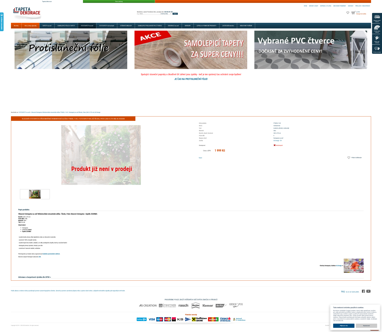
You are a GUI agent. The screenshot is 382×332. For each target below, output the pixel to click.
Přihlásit (358, 6)
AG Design (339, 265)
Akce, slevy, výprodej (30, 26)
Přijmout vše (344, 325)
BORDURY (188, 26)
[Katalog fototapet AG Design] (354, 265)
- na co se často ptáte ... (351, 292)
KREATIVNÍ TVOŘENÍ (246, 26)
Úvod (305, 6)
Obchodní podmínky (339, 6)
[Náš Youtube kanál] (368, 291)
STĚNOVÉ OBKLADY (126, 26)
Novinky (16, 26)
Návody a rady (313, 6)
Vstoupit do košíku (361, 14)
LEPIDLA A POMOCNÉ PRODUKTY (206, 26)
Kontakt (350, 6)
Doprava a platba (325, 6)
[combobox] (166, 14)
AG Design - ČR (277, 140)
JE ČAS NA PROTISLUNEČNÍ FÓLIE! (191, 79)
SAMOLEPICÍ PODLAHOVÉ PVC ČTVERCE (150, 26)
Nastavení (366, 325)
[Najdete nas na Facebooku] (363, 291)
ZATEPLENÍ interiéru (228, 26)
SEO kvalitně (26, 325)
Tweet (200, 158)
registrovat (366, 6)
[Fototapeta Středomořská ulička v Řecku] (35, 194)
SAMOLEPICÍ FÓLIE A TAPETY (66, 26)
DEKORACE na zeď (173, 26)
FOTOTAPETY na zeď (87, 26)
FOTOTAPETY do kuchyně (106, 26)
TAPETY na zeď (46, 26)
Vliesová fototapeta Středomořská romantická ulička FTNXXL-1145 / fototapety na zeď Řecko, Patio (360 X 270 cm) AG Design (65, 112)
